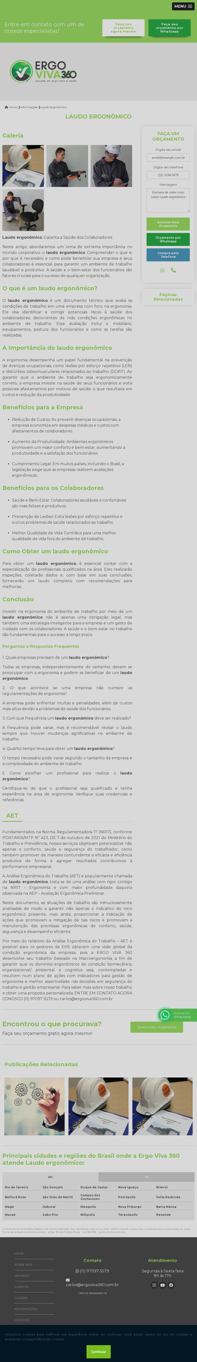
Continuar (98, 1352)
